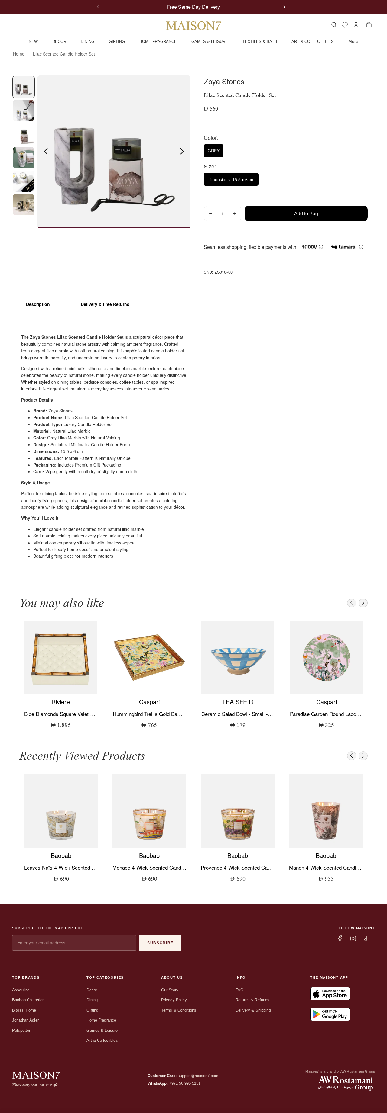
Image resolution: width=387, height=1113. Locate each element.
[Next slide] (284, 7)
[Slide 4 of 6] (23, 157)
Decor (91, 990)
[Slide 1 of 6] (23, 87)
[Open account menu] (356, 24)
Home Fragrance (101, 1020)
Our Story (169, 990)
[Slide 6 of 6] (23, 204)
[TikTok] (366, 938)
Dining (92, 1000)
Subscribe (160, 943)
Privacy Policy (174, 1000)
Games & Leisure (102, 1030)
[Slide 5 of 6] (23, 181)
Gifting (92, 1010)
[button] (351, 603)
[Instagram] (353, 938)
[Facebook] (340, 938)
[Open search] (334, 24)
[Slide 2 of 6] (23, 110)
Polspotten (21, 1030)
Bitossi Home (24, 1010)
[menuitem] (353, 41)
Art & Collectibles (102, 1040)
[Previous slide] (98, 7)
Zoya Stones (224, 81)
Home (18, 54)
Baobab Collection (28, 1000)
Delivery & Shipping (253, 1010)
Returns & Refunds (252, 1000)
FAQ (239, 990)
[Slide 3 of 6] (23, 134)
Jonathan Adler (25, 1020)
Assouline (21, 990)
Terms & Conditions (178, 1010)
